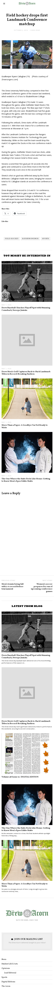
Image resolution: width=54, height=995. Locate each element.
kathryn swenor (30, 239)
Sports (45, 239)
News (4, 959)
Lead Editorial (10, 973)
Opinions (6, 968)
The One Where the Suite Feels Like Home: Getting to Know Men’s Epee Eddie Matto (26, 480)
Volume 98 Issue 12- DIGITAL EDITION (20, 776)
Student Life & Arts (10, 964)
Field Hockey (11, 239)
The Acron (6, 986)
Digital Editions (8, 982)
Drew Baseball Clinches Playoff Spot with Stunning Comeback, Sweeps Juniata (26, 309)
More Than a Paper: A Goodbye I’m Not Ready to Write (25, 426)
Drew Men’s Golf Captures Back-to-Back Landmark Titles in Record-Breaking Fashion (26, 372)
